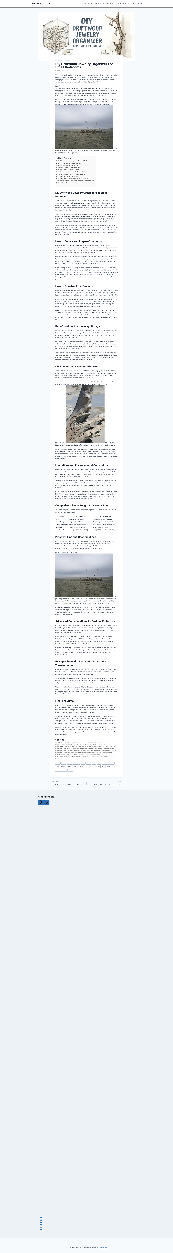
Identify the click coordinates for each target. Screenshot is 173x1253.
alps (57, 763)
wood (70, 770)
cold (93, 763)
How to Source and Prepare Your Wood (70, 163)
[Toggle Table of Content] (92, 158)
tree (103, 766)
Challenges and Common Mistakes (69, 169)
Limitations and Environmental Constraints (71, 172)
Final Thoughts (62, 183)
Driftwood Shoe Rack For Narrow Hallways (108, 783)
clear (88, 763)
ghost (63, 766)
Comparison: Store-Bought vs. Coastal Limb (71, 174)
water (58, 770)
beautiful (76, 763)
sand (81, 766)
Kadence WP (103, 1247)
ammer (63, 763)
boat (83, 763)
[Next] (47, 802)
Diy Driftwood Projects (62, 61)
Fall (112, 763)
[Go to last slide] (41, 802)
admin (59, 70)
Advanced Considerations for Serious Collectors (73, 178)
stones (97, 766)
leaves (69, 766)
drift (99, 763)
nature (76, 766)
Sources (63, 185)
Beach (70, 763)
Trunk (109, 766)
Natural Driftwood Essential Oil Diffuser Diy (65, 783)
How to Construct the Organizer (68, 165)
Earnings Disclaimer (94, 3)
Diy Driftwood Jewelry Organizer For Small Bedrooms (74, 161)
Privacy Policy (121, 3)
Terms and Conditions (134, 3)
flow (57, 766)
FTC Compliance (108, 3)
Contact (83, 3)
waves (64, 770)
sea (86, 766)
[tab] (41, 1217)
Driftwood (106, 763)
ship (91, 766)
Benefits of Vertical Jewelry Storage (69, 167)
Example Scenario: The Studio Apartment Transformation (76, 180)
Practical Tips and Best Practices (68, 176)
